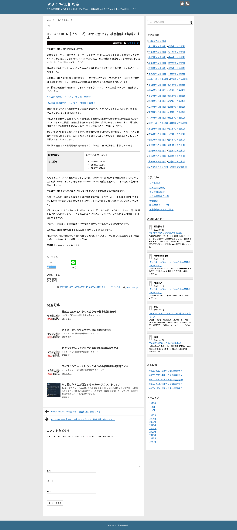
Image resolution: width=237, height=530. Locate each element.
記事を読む (66, 318)
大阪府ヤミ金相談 (176, 112)
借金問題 (153, 200)
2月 (153, 406)
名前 (49, 470)
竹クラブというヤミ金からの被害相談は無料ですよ (90, 348)
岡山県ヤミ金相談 (176, 128)
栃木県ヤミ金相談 (176, 62)
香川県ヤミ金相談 (176, 139)
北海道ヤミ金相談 (157, 40)
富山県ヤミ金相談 (157, 84)
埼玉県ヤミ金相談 (176, 68)
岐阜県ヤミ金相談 (176, 95)
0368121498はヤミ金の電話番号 (165, 343)
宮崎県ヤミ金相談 (176, 161)
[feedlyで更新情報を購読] (182, 3)
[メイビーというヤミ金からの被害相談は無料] (53, 335)
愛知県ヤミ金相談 (176, 101)
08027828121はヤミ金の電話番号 (166, 379)
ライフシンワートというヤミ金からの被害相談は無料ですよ (95, 366)
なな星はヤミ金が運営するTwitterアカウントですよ (91, 384)
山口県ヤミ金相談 (176, 134)
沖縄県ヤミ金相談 (178, 167)
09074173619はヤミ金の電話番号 (166, 388)
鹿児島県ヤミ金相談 (158, 167)
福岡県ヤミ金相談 (157, 150)
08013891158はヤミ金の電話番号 (166, 370)
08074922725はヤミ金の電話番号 (165, 233)
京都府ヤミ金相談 (157, 112)
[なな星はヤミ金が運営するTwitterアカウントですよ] (53, 390)
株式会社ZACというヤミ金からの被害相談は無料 (89, 311)
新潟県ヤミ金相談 (178, 79)
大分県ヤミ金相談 (157, 161)
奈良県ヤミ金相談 (176, 117)
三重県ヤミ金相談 (157, 106)
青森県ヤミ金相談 (157, 46)
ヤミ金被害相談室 (63, 4)
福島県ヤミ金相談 (176, 57)
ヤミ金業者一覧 (132, 43)
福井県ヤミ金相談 (157, 90)
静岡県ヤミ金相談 (157, 101)
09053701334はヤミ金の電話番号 (166, 375)
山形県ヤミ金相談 (157, 57)
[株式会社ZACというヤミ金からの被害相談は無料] (53, 317)
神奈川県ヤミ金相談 (158, 79)
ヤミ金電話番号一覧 (159, 196)
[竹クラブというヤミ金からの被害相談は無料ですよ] (53, 353)
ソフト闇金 (154, 183)
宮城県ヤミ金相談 (157, 51)
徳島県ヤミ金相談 (157, 139)
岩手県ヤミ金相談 (176, 46)
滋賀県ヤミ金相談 (176, 106)
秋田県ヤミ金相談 (176, 51)
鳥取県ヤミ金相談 (178, 123)
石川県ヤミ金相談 (176, 84)
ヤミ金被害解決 (157, 191)
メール (50, 481)
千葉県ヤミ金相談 (176, 73)
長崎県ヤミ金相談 (157, 156)
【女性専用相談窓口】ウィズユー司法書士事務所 (71, 103)
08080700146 (81, 287)
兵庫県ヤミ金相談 (157, 117)
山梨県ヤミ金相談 (176, 90)
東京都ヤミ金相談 (157, 73)
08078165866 (66, 287)
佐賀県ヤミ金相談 (176, 150)
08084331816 (96, 287)
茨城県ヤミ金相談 (157, 62)
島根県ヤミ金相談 (157, 128)
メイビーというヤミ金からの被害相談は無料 (86, 329)
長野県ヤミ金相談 (157, 95)
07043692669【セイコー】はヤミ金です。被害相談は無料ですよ (83, 419)
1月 (153, 409)
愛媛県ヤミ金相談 (157, 145)
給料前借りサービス (159, 205)
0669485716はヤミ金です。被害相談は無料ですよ (76, 411)
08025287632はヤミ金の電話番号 (166, 383)
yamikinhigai (132, 287)
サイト (50, 491)
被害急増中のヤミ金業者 (161, 209)
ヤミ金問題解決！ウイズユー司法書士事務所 (69, 97)
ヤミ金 (117, 287)
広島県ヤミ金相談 (157, 134)
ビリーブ (108, 287)
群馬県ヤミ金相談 (157, 68)
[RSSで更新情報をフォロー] (187, 3)
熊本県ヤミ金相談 (176, 156)
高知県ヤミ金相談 (176, 145)
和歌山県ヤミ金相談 (158, 123)
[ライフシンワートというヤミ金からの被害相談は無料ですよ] (53, 372)
